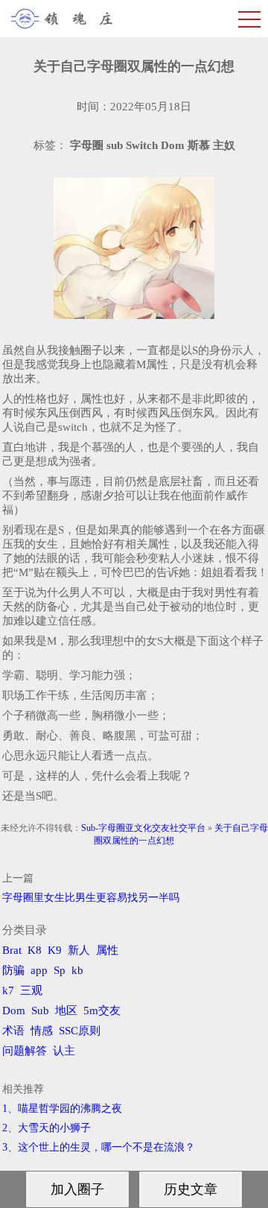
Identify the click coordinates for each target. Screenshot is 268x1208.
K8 (35, 950)
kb (77, 970)
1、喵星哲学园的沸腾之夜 (62, 1108)
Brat (12, 950)
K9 (55, 950)
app (39, 970)
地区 (66, 1010)
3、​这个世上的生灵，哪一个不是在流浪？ (98, 1147)
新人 (79, 950)
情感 (42, 1031)
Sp (60, 970)
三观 (31, 990)
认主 (64, 1051)
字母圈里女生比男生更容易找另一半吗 (90, 897)
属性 (107, 950)
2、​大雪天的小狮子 (46, 1127)
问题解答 (24, 1051)
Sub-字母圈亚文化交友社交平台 (143, 828)
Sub (40, 1010)
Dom (13, 1010)
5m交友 (102, 1010)
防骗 (13, 970)
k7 (8, 990)
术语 (13, 1031)
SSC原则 (79, 1031)
